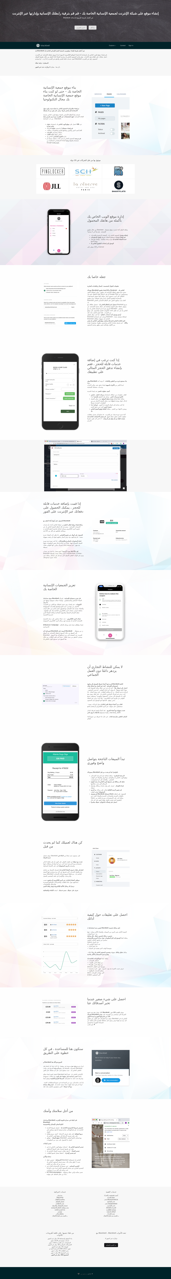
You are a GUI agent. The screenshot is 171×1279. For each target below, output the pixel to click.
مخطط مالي (60, 1214)
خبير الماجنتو (111, 1201)
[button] (85, 59)
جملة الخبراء (111, 1197)
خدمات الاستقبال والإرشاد (60, 1205)
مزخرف (59, 1195)
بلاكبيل (89, 1274)
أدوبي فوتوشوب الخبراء (111, 1195)
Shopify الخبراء (111, 1207)
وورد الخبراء (111, 1214)
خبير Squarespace (111, 1203)
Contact (123, 45)
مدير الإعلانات (60, 1203)
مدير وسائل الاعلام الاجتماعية (60, 1207)
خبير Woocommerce (111, 1199)
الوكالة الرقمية (111, 1211)
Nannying (60, 1197)
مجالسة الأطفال (60, 1199)
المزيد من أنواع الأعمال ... (60, 1216)
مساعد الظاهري (111, 1210)
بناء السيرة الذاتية (60, 1210)
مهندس (60, 1211)
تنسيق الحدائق (60, 1201)
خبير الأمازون (111, 1205)
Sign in (131, 45)
